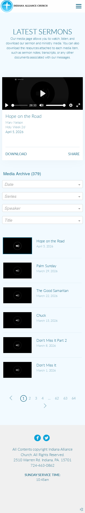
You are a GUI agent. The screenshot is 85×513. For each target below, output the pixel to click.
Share (74, 154)
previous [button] (12, 398)
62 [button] (57, 398)
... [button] (49, 398)
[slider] (19, 105)
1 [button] (23, 398)
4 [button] (43, 398)
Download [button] (16, 154)
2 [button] (30, 398)
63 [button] (65, 398)
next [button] (44, 406)
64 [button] (74, 398)
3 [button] (36, 398)
